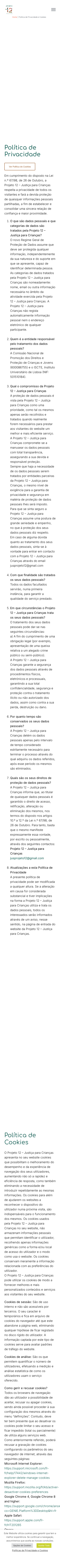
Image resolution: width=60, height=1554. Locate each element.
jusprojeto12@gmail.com (27, 858)
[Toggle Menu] (53, 9)
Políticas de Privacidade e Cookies (30, 1550)
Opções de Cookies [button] (22, 1545)
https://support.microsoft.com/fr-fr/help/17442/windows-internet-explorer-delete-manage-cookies (27, 1473)
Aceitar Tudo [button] (44, 1545)
